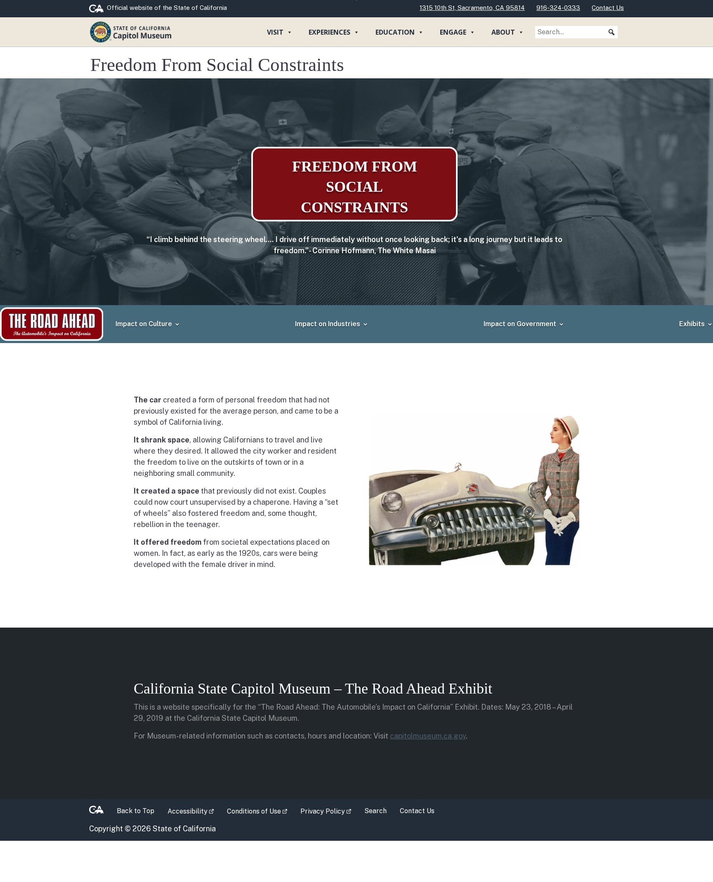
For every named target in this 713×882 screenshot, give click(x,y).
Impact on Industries (327, 324)
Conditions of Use (260, 810)
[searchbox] (576, 32)
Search (375, 811)
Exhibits (692, 324)
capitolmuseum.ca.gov (428, 735)
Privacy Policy (329, 810)
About (503, 32)
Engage (453, 32)
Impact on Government (520, 324)
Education (395, 32)
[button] (611, 32)
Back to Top (135, 811)
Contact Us (417, 811)
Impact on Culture (144, 324)
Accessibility (194, 810)
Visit (275, 32)
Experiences (329, 32)
